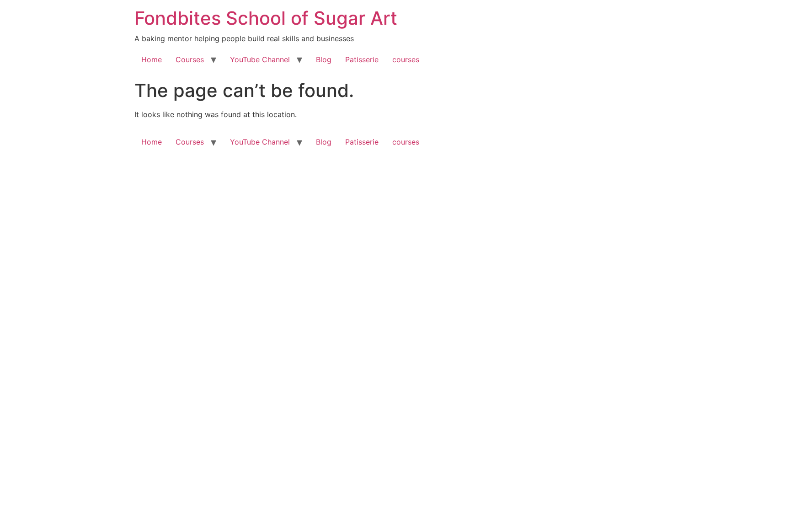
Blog (323, 59)
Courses (190, 59)
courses (405, 59)
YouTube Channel (260, 59)
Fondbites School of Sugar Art (265, 18)
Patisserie (362, 59)
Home (151, 59)
